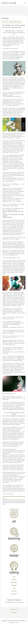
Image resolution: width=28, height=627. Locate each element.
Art (3, 21)
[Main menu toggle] (25, 2)
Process (20, 21)
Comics (6, 21)
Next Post (13, 612)
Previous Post (14, 609)
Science (4, 22)
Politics (15, 21)
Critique (11, 21)
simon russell (8, 2)
